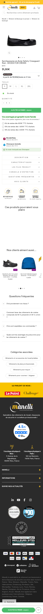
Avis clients (21, 181)
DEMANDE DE (22, 7)
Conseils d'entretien (21, 172)
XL (22, 86)
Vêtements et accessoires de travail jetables (21, 358)
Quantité (7, 98)
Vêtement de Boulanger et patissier (19, 19)
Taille (5, 82)
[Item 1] (18, 288)
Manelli (4, 19)
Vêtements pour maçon (21, 370)
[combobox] (21, 12)
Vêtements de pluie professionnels (21, 364)
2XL (29, 86)
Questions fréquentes (21, 176)
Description (21, 157)
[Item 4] (24, 288)
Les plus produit (21, 167)
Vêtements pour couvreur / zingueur (21, 375)
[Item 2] (20, 288)
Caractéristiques (21, 162)
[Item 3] (22, 288)
